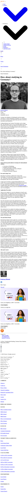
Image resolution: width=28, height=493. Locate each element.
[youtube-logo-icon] (14, 346)
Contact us (3, 385)
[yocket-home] (2, 331)
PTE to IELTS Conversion (6, 457)
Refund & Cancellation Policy (7, 392)
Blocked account (22, 185)
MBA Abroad (3, 414)
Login (2, 51)
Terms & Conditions (5, 390)
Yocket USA (3, 399)
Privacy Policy (4, 387)
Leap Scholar (3, 476)
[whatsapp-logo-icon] (14, 352)
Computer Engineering (5, 431)
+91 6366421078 (5, 336)
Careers (2, 397)
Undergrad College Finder (6, 445)
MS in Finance (4, 421)
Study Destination (4, 66)
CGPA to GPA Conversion (6, 455)
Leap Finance (3, 479)
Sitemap (2, 401)
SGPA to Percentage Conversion (8, 466)
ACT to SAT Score (5, 460)
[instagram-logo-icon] (14, 349)
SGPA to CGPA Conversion (7, 464)
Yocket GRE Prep (4, 450)
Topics (2, 61)
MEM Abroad (4, 411)
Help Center (3, 394)
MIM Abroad (3, 416)
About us (2, 383)
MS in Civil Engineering (6, 418)
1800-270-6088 (5, 335)
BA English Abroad (5, 433)
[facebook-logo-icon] (14, 345)
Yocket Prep (3, 489)
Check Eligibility (4, 305)
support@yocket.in (6, 338)
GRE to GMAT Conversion (7, 462)
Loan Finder (3, 447)
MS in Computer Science (6, 409)
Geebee (2, 481)
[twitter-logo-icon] (14, 347)
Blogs (2, 56)
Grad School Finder (5, 443)
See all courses (4, 423)
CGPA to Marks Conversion (7, 469)
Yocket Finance (4, 491)
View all (2, 287)
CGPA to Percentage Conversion (8, 471)
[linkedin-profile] (1, 282)
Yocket (2, 486)
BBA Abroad (3, 428)
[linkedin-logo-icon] (14, 350)
